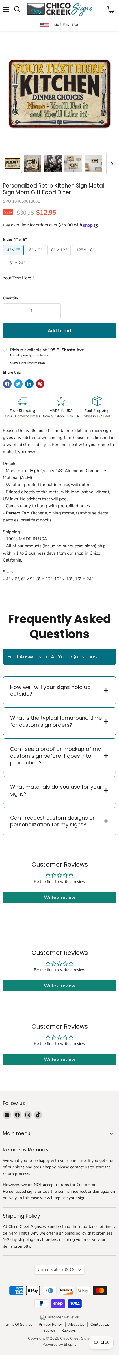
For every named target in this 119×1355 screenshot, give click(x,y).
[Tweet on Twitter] (18, 383)
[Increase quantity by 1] (53, 310)
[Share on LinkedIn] (29, 383)
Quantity (10, 298)
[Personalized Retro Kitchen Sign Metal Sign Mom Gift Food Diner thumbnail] (32, 163)
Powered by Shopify (59, 1344)
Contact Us (99, 1324)
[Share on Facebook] (7, 383)
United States (57, 1269)
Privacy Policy (50, 1324)
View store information (27, 363)
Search (49, 1330)
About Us (76, 1324)
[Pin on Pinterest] (40, 383)
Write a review (59, 897)
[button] (59, 278)
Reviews (68, 1330)
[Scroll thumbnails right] (111, 163)
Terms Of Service (18, 1324)
